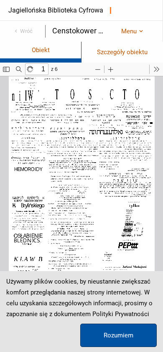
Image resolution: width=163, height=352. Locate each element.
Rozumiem (118, 335)
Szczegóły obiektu (122, 52)
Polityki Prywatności (120, 314)
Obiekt (41, 50)
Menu (129, 31)
